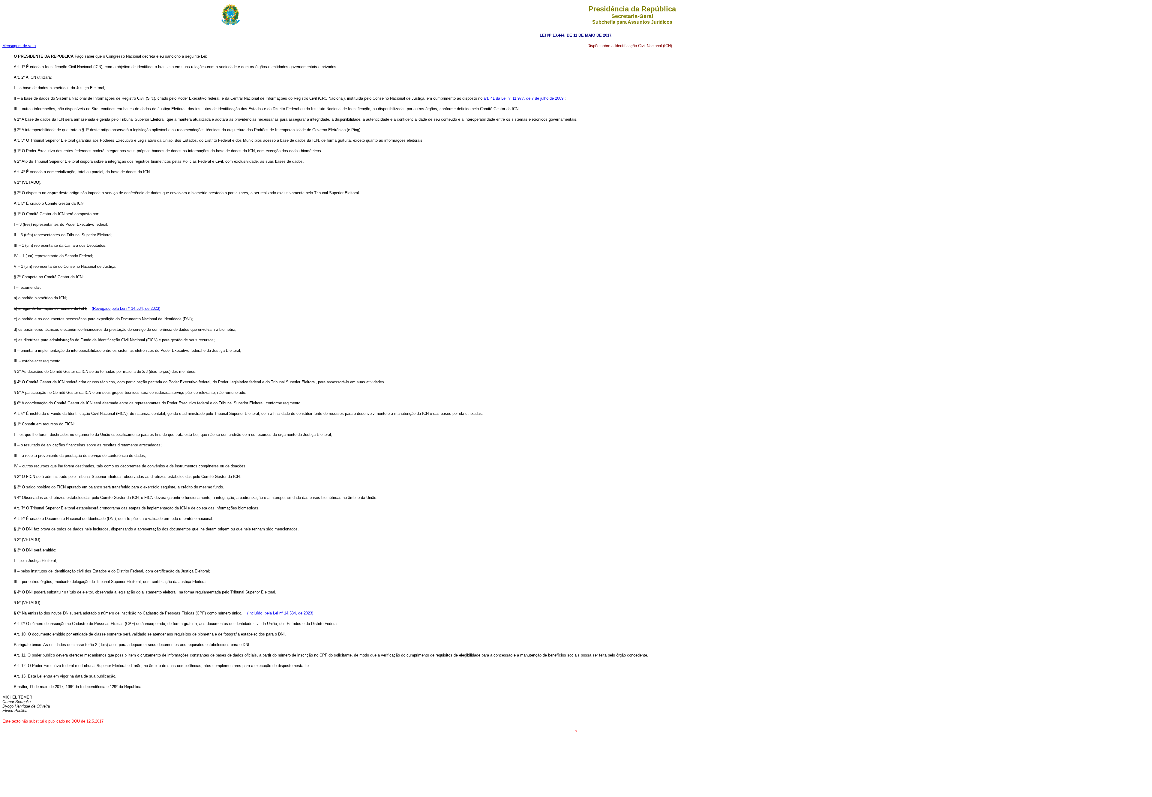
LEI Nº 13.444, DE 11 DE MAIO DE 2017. (576, 35)
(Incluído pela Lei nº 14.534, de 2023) (280, 613)
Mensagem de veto (19, 46)
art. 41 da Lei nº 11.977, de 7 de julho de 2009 (524, 98)
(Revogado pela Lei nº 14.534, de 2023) (126, 308)
